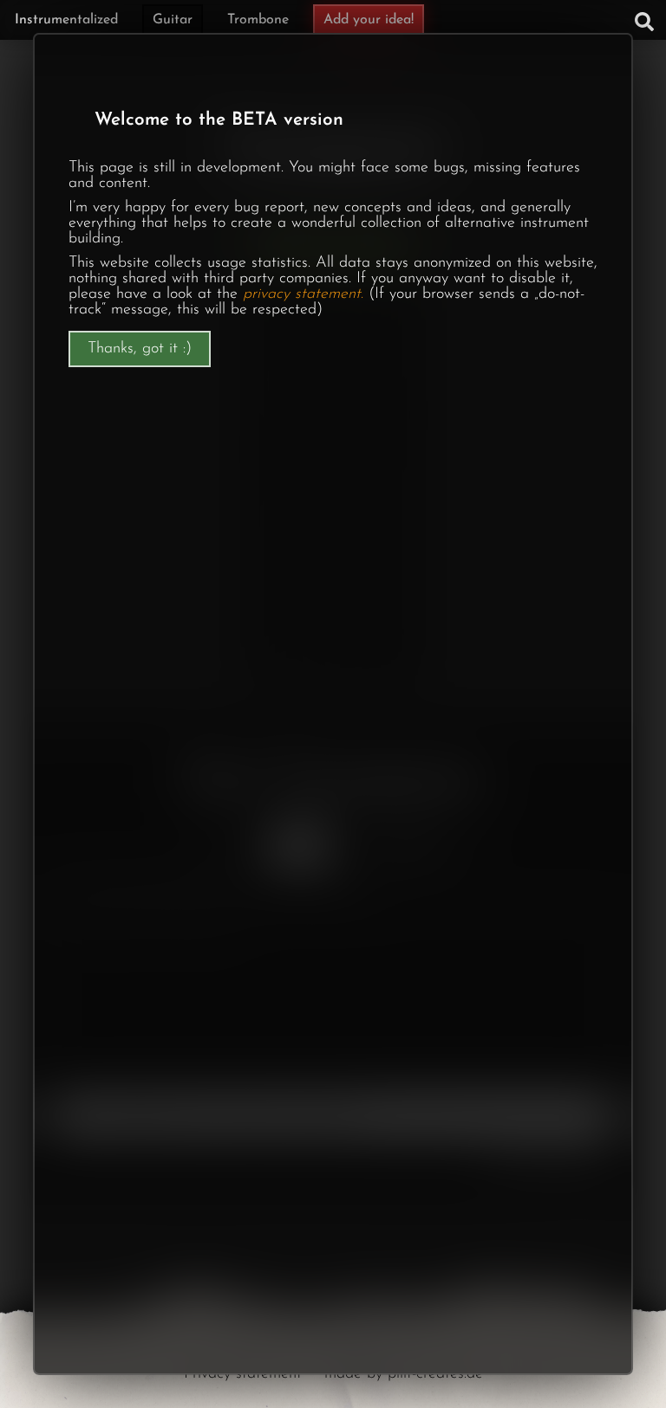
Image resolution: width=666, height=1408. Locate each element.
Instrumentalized (66, 20)
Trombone (258, 20)
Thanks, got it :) (140, 349)
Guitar (173, 20)
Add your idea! (368, 20)
